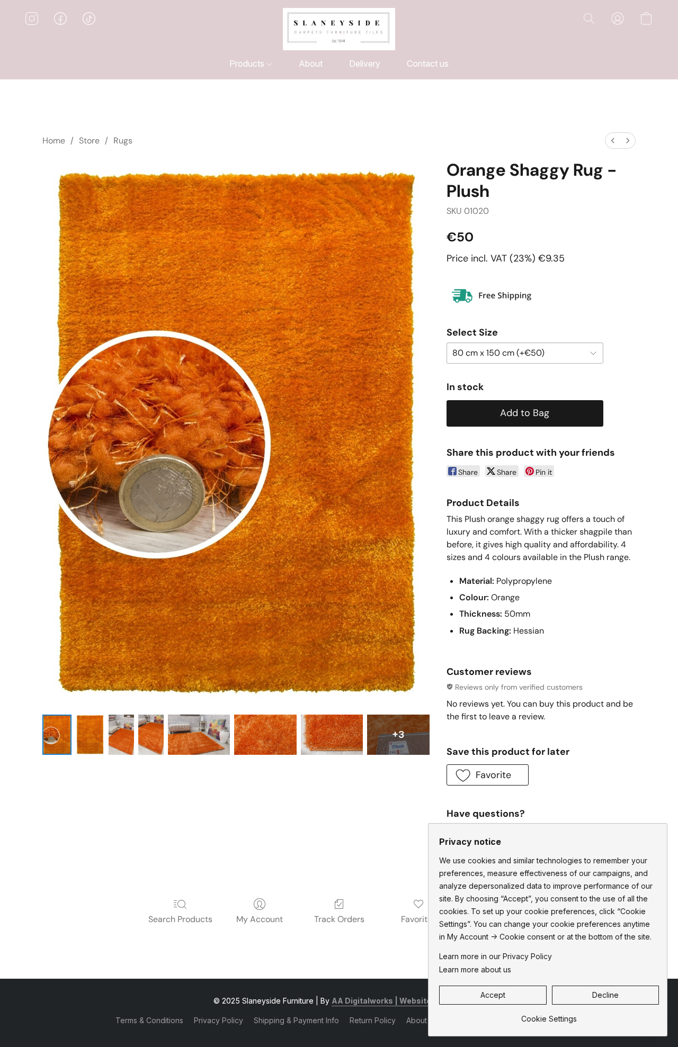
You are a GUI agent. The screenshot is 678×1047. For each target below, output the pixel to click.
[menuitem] (612, 140)
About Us (422, 1020)
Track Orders (339, 919)
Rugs (122, 140)
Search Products (180, 919)
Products (247, 63)
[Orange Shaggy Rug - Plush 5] (265, 735)
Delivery (364, 63)
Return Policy (373, 1020)
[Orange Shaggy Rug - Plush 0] (57, 735)
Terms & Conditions (149, 1020)
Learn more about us (475, 969)
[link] (549, 1015)
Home (53, 140)
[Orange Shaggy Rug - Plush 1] (90, 735)
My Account (259, 919)
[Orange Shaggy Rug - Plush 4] (199, 735)
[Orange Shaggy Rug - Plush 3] (151, 735)
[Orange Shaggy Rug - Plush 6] (332, 735)
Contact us (428, 63)
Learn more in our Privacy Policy (495, 956)
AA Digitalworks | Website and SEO (398, 1000)
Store (89, 140)
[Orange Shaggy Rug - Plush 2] (121, 735)
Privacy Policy (218, 1020)
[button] (339, 29)
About (311, 63)
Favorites (418, 919)
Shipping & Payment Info (296, 1020)
